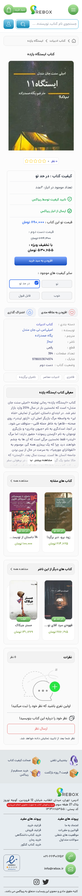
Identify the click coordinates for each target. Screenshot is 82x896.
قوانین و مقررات (68, 830)
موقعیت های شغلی (67, 835)
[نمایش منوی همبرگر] (73, 9)
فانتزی (70, 377)
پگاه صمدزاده (44, 336)
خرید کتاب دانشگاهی (28, 835)
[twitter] (45, 882)
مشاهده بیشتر (43, 460)
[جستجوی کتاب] (23, 24)
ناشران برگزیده (27, 377)
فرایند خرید (34, 825)
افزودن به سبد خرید (41, 261)
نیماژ (50, 341)
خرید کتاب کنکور (31, 845)
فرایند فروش (33, 830)
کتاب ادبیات (44, 324)
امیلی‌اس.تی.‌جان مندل (37, 330)
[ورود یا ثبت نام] (8, 24)
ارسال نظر (41, 729)
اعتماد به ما (72, 825)
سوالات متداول (69, 840)
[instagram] (36, 882)
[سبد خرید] (8, 9)
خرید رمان (35, 840)
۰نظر (54, 161)
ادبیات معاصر (51, 377)
